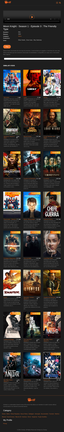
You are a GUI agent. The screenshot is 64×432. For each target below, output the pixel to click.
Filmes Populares (15, 413)
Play (32, 17)
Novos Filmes (24, 413)
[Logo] (8, 3)
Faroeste (51, 413)
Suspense (34, 416)
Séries (20, 36)
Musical (4, 416)
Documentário (44, 413)
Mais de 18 (18, 416)
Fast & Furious (11, 416)
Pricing (5, 423)
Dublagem (31, 413)
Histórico (57, 413)
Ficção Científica (42, 416)
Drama (4, 413)
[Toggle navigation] (57, 2)
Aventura (24, 416)
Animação (37, 413)
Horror (29, 416)
